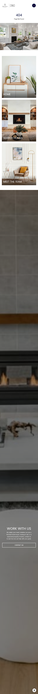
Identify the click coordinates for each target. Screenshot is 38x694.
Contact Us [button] (19, 545)
